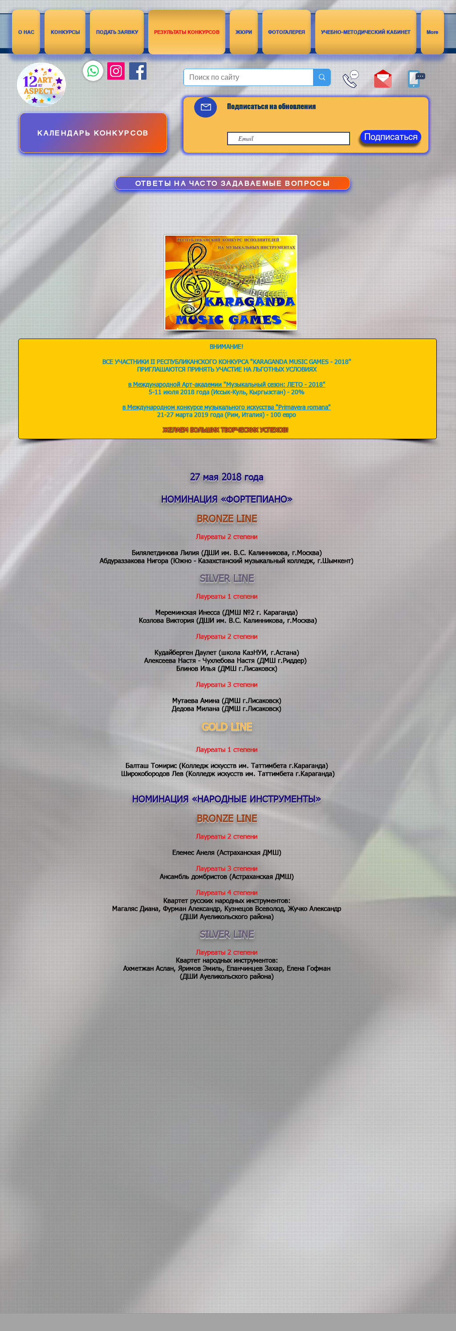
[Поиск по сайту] (321, 77)
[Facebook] (138, 71)
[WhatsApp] (93, 71)
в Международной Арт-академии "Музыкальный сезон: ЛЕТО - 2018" (227, 385)
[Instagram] (116, 71)
